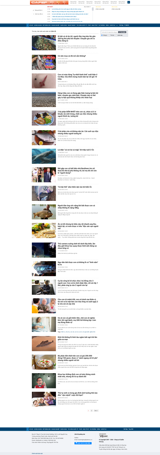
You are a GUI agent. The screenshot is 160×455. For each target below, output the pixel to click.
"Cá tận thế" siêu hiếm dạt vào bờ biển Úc (75, 187)
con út (80, 332)
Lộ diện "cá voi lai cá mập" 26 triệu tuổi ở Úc (76, 150)
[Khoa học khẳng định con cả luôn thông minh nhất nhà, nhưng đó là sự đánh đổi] (44, 380)
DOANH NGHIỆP (55, 25)
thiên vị (63, 332)
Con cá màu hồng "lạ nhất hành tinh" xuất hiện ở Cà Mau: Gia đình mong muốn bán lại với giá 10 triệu (77, 76)
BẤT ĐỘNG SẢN (47, 25)
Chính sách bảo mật (37, 453)
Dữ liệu (121, 25)
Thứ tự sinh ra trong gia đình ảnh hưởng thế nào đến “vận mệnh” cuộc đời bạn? (78, 394)
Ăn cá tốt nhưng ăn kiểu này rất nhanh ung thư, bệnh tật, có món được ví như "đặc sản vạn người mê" (78, 226)
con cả (76, 332)
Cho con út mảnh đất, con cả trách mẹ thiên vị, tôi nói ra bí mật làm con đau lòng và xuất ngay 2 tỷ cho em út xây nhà (78, 301)
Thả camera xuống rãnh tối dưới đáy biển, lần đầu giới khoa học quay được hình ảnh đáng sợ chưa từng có (77, 246)
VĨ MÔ (89, 25)
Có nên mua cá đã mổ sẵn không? (72, 56)
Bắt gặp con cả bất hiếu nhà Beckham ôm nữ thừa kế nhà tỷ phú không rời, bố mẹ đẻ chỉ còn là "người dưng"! (77, 170)
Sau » (96, 410)
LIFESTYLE (112, 25)
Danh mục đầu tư (39, 14)
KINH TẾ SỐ (94, 25)
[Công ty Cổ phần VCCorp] (113, 435)
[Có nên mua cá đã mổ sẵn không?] (44, 62)
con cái (72, 332)
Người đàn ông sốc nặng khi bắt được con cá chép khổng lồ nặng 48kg (76, 206)
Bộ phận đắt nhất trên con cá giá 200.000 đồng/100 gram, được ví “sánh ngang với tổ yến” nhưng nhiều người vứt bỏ (78, 358)
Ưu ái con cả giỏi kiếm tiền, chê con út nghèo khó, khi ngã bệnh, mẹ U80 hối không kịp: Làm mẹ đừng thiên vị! (77, 320)
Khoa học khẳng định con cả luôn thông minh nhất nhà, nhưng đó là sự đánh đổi (76, 375)
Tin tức (112, 35)
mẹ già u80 (86, 332)
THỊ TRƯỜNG (101, 25)
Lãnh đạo (120, 35)
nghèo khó (92, 332)
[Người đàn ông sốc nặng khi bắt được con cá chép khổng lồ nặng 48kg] (44, 211)
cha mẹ (68, 332)
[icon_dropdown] (128, 2)
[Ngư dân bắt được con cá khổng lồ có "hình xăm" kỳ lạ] (44, 268)
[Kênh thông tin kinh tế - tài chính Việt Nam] (49, 2)
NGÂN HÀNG (63, 25)
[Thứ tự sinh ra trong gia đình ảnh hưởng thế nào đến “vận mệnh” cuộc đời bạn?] (44, 399)
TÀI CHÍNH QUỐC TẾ (81, 25)
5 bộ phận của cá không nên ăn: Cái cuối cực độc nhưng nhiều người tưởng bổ (78, 132)
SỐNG (107, 25)
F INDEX (126, 25)
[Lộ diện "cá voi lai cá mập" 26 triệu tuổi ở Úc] (44, 156)
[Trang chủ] (27, 25)
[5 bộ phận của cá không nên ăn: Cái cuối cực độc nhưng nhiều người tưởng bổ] (44, 137)
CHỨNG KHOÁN (38, 25)
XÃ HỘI (31, 25)
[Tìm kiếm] (122, 32)
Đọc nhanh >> (87, 6)
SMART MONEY (72, 25)
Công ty (105, 35)
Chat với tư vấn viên (83, 443)
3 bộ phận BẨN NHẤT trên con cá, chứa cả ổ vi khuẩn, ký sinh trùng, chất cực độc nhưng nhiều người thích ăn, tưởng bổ (77, 114)
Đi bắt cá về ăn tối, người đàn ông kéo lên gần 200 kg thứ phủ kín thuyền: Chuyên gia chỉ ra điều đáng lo (76, 38)
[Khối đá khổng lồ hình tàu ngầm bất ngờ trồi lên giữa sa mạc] (44, 343)
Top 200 (131, 429)
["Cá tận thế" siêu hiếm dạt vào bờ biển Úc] (44, 193)
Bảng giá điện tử (38, 10)
